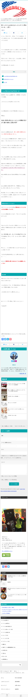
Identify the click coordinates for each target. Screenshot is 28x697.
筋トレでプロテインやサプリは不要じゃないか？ (16, 410)
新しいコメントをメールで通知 (9, 476)
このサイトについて (5, 681)
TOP (7, 671)
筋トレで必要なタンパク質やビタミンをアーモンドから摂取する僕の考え (16, 391)
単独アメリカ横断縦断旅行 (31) (8, 647)
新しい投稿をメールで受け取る (9, 479)
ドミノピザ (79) (5, 638)
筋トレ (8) (4, 656)
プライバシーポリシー (5, 689)
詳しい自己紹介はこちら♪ (7, 551)
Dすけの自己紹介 (18, 677)
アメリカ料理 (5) (5, 623)
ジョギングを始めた (6, 613)
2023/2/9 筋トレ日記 (12, 415)
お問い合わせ (17, 685)
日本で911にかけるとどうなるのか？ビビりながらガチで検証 (16, 589)
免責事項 (9, 582)
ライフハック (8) (5, 641)
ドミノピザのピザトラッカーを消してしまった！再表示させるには (16, 595)
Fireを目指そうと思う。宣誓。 (8, 607)
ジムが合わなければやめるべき (10, 76)
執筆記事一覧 (23, 373)
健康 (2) (4, 644)
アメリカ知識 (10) (6, 632)
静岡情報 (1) (5, 659)
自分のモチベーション (8, 79)
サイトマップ (3, 685)
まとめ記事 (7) (5, 620)
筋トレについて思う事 (12, 402)
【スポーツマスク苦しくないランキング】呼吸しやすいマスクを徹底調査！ (16, 384)
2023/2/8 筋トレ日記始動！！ (14, 396)
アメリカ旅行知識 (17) (7, 626)
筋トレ (3, 30)
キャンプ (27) (5, 635)
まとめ (5, 82)
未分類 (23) (4, 650)
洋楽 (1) (4, 653)
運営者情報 (17, 681)
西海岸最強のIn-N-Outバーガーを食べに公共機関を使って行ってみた (16, 576)
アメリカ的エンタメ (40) (7, 629)
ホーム (2, 677)
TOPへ (21, 696)
